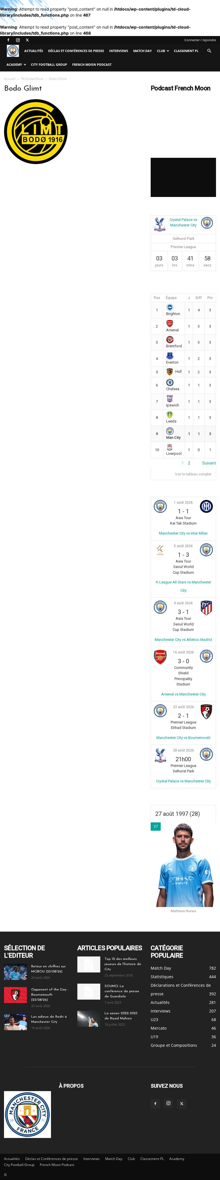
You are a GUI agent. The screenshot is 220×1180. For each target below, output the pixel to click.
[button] (209, 51)
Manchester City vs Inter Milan (183, 533)
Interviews (118, 51)
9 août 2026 (183, 603)
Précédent (160, 463)
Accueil (9, 78)
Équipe (171, 298)
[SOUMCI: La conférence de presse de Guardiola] (88, 992)
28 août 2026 (183, 750)
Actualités (33, 51)
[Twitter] (27, 40)
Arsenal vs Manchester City (183, 694)
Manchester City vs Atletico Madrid (183, 639)
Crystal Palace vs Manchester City (183, 781)
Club (161, 51)
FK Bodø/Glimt (32, 78)
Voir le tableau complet (193, 474)
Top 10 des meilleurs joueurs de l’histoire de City (123, 964)
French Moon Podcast (91, 64)
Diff (199, 298)
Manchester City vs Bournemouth (183, 737)
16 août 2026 (183, 652)
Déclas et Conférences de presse (76, 51)
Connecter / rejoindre (200, 40)
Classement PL (186, 51)
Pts (210, 298)
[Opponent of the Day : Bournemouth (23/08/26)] (15, 995)
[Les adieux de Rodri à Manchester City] (15, 1022)
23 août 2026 (183, 707)
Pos (157, 298)
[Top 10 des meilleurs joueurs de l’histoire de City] (88, 964)
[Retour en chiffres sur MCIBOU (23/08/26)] (15, 972)
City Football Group (49, 64)
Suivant (209, 463)
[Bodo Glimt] (36, 162)
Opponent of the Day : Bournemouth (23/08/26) (49, 995)
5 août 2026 (183, 546)
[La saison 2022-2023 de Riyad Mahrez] (88, 1019)
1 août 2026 (183, 503)
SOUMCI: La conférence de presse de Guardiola (122, 991)
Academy (14, 64)
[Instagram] (17, 40)
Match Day (142, 51)
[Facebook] (8, 40)
